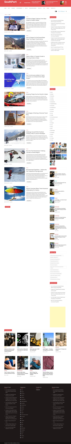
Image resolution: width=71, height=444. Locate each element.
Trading (52, 138)
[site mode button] (56, 11)
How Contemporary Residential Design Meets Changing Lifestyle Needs (57, 21)
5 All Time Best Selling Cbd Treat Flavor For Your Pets (60, 183)
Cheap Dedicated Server (54, 261)
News (52, 126)
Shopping (52, 132)
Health (26, 8)
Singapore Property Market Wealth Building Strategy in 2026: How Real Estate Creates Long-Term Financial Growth (58, 39)
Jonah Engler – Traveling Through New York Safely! (61, 200)
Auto (9, 8)
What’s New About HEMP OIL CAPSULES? (59, 192)
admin (12, 69)
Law (22, 418)
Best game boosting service (55, 259)
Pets (51, 128)
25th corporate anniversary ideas (55, 255)
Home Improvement (32, 8)
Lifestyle (40, 8)
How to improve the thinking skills (55, 273)
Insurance (23, 416)
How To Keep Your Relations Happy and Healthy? (34, 373)
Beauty (52, 94)
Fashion (52, 109)
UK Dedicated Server (53, 277)
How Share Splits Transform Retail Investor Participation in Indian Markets (58, 32)
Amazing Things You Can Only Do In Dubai (37, 94)
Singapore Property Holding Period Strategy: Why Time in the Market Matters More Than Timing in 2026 (58, 28)
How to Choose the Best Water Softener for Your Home (10, 428)
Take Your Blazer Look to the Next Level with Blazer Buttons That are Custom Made (48, 374)
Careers (22, 395)
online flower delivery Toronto (55, 275)
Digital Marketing (53, 103)
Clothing (22, 397)
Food (52, 113)
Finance (52, 111)
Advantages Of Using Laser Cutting (61, 350)
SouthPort (10, 1)
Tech (44, 8)
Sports (52, 134)
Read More (29, 30)
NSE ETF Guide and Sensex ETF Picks (57, 47)
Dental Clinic (53, 101)
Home (5, 8)
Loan (52, 124)
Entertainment (19, 8)
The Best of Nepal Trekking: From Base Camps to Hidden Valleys (57, 50)
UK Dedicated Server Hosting (55, 279)
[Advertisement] (57, 70)
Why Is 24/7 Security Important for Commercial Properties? (56, 35)
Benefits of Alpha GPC (54, 257)
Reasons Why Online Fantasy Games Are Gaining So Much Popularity (22, 373)
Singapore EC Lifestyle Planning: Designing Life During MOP (58, 24)
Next (8, 206)
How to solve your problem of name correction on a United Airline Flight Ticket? (35, 77)
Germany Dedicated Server (54, 271)
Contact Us (53, 8)
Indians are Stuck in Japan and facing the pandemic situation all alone (60, 174)
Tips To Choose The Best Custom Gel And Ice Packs (9, 373)
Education (52, 105)
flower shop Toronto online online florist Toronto (56, 267)
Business (13, 8)
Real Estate (53, 130)
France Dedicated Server (54, 269)
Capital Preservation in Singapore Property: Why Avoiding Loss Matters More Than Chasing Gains (58, 44)
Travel (48, 8)
